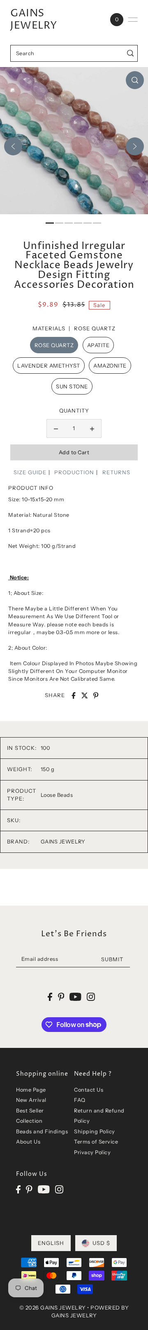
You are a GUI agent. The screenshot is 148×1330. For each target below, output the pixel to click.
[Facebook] (18, 1189)
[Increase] (92, 428)
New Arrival (31, 1100)
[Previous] (13, 146)
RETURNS (116, 472)
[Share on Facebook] (73, 695)
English (51, 1243)
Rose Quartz (54, 345)
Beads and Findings (42, 1131)
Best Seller (30, 1111)
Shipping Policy (94, 1131)
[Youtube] (44, 1189)
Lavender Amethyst (48, 365)
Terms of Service (96, 1142)
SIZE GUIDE (30, 472)
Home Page (31, 1090)
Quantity (74, 410)
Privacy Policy (92, 1152)
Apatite (98, 345)
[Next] (135, 146)
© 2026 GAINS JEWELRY (52, 1307)
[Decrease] (56, 428)
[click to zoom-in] (135, 80)
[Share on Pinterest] (95, 695)
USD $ (101, 1243)
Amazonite (110, 365)
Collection (29, 1121)
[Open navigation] (133, 19)
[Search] (130, 53)
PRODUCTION (74, 472)
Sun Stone (72, 386)
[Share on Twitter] (84, 695)
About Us (28, 1142)
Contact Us (88, 1090)
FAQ (80, 1100)
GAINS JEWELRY (33, 19)
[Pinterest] (29, 1189)
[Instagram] (59, 1189)
